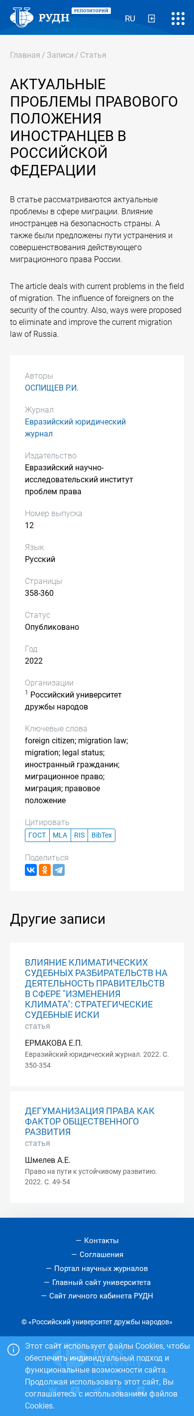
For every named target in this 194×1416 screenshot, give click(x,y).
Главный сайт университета (101, 1282)
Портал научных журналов (101, 1268)
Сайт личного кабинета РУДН (101, 1295)
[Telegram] (59, 870)
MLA (60, 835)
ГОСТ (37, 835)
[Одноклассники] (45, 870)
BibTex (102, 835)
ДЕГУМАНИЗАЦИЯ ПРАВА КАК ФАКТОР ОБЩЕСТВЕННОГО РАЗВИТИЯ (90, 1121)
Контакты (101, 1240)
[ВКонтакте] (31, 870)
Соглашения (101, 1254)
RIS (79, 835)
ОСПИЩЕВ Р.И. (52, 388)
